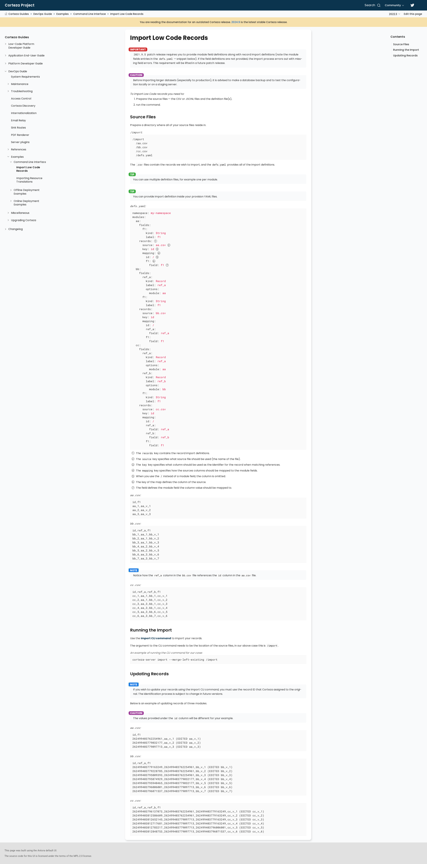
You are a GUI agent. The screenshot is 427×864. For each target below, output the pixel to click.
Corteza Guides (18, 14)
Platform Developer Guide (25, 63)
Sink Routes (18, 128)
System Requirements (25, 77)
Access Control (21, 98)
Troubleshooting (22, 91)
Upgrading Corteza (23, 220)
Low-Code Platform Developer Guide (21, 45)
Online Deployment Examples (26, 202)
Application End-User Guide (26, 55)
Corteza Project (19, 5)
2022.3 (393, 14)
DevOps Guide (42, 14)
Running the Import (406, 50)
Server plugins (20, 142)
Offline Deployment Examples (27, 191)
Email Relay (18, 120)
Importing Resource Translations (29, 180)
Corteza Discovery (23, 106)
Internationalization (24, 113)
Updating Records (405, 55)
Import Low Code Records (126, 14)
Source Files (401, 44)
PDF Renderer (20, 135)
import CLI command (156, 638)
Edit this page (413, 14)
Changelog (15, 229)
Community (393, 5)
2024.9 (235, 22)
